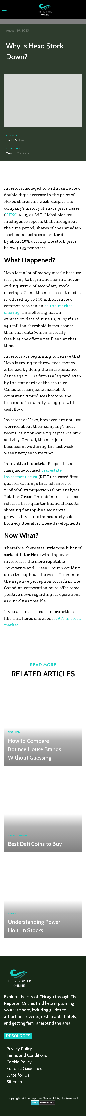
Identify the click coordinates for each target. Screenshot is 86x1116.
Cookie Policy (19, 1062)
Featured (14, 732)
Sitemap (14, 1081)
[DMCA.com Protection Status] (43, 1104)
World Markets (17, 153)
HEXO (11, 214)
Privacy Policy (19, 1048)
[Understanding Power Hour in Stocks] (43, 896)
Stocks (13, 913)
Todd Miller (15, 140)
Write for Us (18, 1075)
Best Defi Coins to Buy (35, 843)
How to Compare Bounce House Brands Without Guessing (34, 749)
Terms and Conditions (26, 1055)
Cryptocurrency (19, 835)
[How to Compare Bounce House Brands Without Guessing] (43, 724)
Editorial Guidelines (24, 1068)
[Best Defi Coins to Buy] (43, 810)
